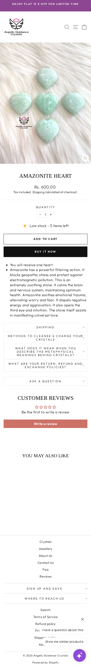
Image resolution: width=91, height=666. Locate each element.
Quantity (45, 207)
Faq (45, 569)
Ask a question (45, 381)
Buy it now (45, 251)
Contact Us (45, 563)
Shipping (38, 192)
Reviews (46, 576)
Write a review (45, 424)
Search (45, 610)
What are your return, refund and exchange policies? (45, 365)
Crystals (45, 542)
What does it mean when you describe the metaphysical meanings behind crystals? (45, 351)
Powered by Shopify (45, 662)
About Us (45, 556)
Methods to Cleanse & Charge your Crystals (45, 337)
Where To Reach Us (44, 598)
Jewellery (45, 549)
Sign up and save (44, 588)
